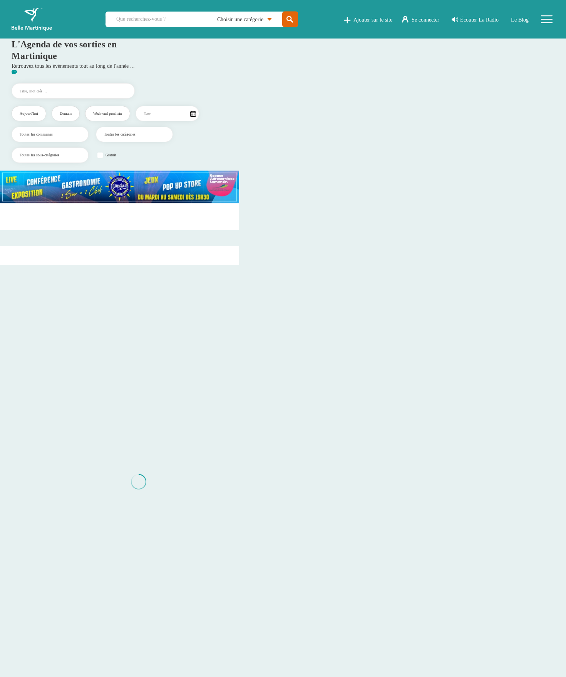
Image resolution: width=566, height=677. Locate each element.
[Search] (290, 19)
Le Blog (520, 20)
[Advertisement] (120, 216)
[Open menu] (546, 19)
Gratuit (110, 155)
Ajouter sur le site (372, 20)
